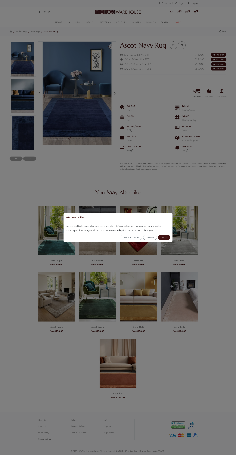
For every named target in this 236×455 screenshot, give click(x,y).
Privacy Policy (116, 230)
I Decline (150, 237)
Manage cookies (131, 237)
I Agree (164, 237)
